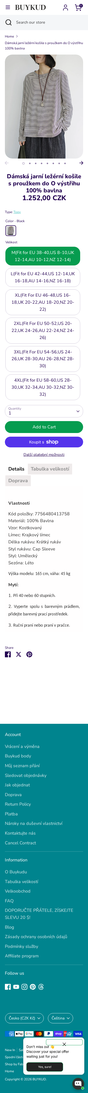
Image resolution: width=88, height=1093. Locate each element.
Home (9, 36)
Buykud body (18, 756)
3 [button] (35, 163)
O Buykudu (16, 872)
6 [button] (53, 163)
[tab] (16, 469)
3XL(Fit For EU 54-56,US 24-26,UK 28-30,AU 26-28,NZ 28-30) (42, 359)
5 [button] (47, 163)
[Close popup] (64, 1042)
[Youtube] (16, 987)
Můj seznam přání (22, 766)
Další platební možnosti (44, 454)
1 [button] (23, 163)
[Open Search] (8, 22)
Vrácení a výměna (22, 746)
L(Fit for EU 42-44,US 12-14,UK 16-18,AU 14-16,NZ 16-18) (43, 277)
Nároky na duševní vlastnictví (33, 823)
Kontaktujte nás (20, 833)
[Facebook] (8, 987)
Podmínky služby (21, 946)
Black (10, 230)
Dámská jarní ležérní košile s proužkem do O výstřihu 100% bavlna (44, 46)
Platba (11, 814)
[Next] (81, 163)
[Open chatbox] (78, 1084)
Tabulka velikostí (21, 882)
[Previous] (6, 163)
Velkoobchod (18, 891)
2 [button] (30, 163)
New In (10, 1050)
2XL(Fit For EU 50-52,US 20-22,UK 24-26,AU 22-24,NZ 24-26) (42, 330)
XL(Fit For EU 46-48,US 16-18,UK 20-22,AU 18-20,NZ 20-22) (42, 302)
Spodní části (14, 1057)
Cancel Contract (20, 843)
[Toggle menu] (8, 7)
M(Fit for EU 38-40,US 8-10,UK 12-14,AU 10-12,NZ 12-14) (42, 256)
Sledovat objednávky (25, 775)
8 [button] (65, 163)
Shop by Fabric (16, 1064)
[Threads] (41, 987)
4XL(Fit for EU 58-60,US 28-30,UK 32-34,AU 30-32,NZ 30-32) (42, 387)
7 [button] (59, 163)
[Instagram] (24, 987)
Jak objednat (17, 785)
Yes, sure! (44, 1067)
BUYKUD (39, 1079)
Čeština (58, 1018)
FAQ (9, 901)
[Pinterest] (33, 987)
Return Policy (18, 804)
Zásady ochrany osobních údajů (36, 937)
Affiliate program (22, 956)
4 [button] (41, 163)
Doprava (13, 795)
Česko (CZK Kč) (22, 1018)
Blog (9, 927)
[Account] (65, 6)
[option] (44, 107)
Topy (17, 212)
